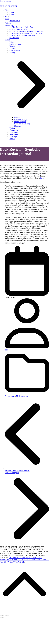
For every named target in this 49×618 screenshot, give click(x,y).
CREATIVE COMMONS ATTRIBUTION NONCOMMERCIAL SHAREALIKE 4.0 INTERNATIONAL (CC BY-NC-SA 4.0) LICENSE (24, 560)
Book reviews (10, 396)
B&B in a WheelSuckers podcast (27, 469)
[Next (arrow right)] (3, 617)
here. (42, 178)
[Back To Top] (24, 611)
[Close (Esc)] (1, 615)
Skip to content (5, 1)
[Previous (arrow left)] (1, 617)
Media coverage (22, 396)
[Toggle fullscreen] (6, 615)
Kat (6, 350)
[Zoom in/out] (8, 615)
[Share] (3, 615)
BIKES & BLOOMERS (9, 6)
